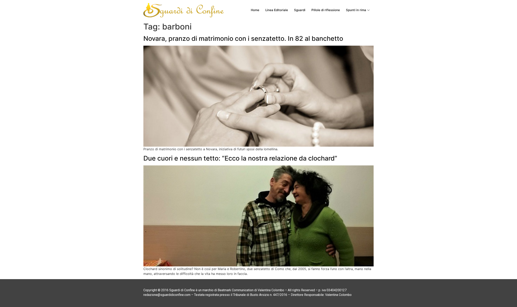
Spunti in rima (356, 10)
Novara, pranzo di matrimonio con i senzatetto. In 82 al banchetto (243, 38)
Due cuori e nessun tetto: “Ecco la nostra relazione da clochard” (240, 158)
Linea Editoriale (276, 10)
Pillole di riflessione (325, 10)
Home (255, 10)
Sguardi (299, 10)
